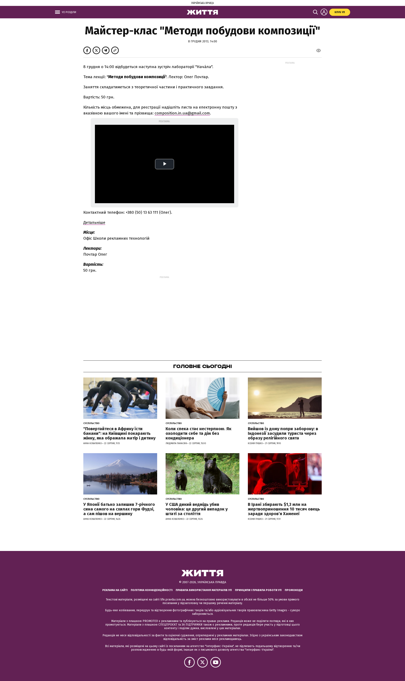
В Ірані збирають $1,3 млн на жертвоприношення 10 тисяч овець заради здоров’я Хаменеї (284, 509)
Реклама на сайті (115, 590)
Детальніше (94, 222)
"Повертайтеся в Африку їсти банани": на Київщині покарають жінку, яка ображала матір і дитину (119, 433)
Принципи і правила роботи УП (258, 590)
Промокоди (294, 590)
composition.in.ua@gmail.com (182, 113)
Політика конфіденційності (152, 590)
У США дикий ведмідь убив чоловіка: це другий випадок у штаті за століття (197, 509)
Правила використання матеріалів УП (204, 590)
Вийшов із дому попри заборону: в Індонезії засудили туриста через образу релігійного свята (283, 433)
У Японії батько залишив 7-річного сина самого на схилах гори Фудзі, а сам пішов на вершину (119, 509)
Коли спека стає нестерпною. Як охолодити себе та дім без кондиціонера (198, 433)
